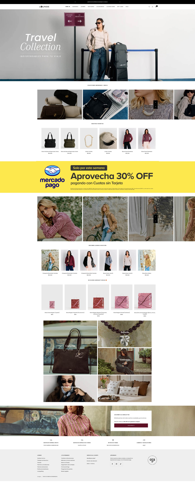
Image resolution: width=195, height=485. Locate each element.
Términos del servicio (42, 467)
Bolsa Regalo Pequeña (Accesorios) (75, 312)
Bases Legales (64, 471)
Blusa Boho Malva (146, 273)
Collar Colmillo (88, 151)
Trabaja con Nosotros (42, 460)
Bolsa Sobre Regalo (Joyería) (52, 312)
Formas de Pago (65, 467)
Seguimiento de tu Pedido (67, 464)
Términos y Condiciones (43, 464)
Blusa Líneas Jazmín (108, 273)
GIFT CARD (120, 6)
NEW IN (68, 6)
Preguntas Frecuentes (66, 469)
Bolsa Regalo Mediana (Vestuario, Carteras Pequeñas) (98, 313)
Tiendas (39, 462)
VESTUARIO (91, 6)
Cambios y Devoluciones (67, 458)
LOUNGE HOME (111, 6)
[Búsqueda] (149, 6)
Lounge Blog (40, 471)
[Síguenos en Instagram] (116, 464)
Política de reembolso (42, 469)
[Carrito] (156, 6)
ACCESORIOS (100, 6)
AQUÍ (144, 445)
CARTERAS (75, 6)
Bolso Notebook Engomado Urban (50, 151)
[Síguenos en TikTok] (121, 464)
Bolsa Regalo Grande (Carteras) (122, 312)
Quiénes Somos (41, 458)
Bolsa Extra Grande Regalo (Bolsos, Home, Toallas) (144, 313)
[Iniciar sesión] (152, 6)
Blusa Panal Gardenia (127, 151)
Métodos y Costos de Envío (68, 460)
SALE (127, 6)
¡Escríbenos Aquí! (91, 458)
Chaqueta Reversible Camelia (50, 273)
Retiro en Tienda (65, 462)
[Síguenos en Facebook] (112, 464)
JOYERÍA (83, 6)
